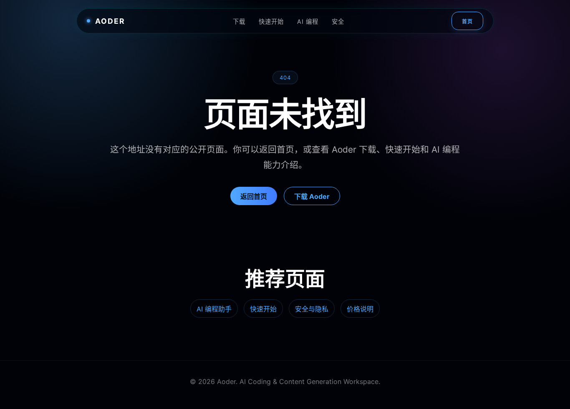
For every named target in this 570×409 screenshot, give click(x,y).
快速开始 (271, 21)
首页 (467, 21)
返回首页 (253, 196)
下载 (239, 21)
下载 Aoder (312, 196)
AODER (110, 21)
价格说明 (360, 309)
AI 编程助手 (214, 309)
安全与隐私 (311, 309)
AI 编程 (307, 21)
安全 (338, 21)
